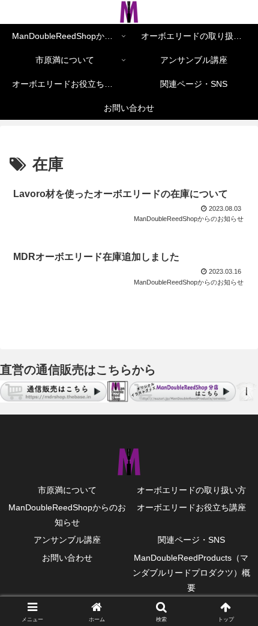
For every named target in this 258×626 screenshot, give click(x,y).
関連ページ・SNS (191, 540)
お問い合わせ (67, 558)
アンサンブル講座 (67, 540)
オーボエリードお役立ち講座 (191, 507)
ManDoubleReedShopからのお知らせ (67, 515)
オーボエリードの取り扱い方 (191, 490)
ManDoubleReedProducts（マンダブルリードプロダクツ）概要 (191, 572)
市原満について (67, 490)
